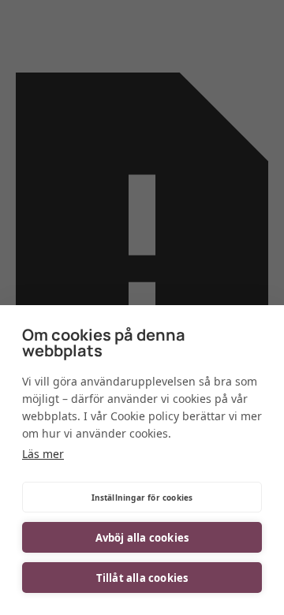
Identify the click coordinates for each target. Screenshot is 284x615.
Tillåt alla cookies (142, 578)
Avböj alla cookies (142, 538)
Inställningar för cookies (142, 497)
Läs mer (43, 453)
